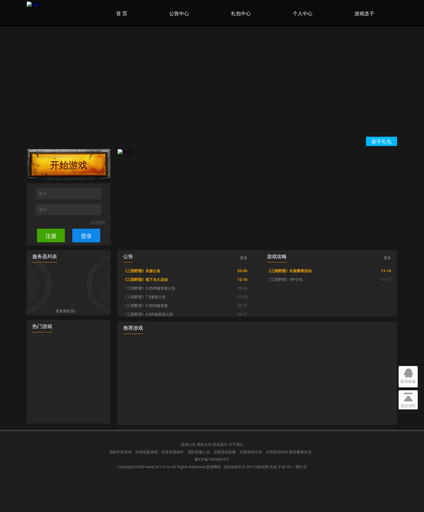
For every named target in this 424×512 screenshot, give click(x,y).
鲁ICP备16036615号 (212, 459)
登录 (86, 235)
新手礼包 (381, 141)
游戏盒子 (364, 13)
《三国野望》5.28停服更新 (145, 305)
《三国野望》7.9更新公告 (144, 296)
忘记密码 (97, 222)
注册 (50, 235)
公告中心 (179, 13)
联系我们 (220, 444)
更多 (243, 257)
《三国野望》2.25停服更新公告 (149, 287)
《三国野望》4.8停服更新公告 (148, 314)
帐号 (43, 193)
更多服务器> (66, 310)
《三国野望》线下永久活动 (145, 279)
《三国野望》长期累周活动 (289, 270)
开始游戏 (68, 164)
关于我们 (235, 444)
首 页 (121, 13)
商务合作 (204, 444)
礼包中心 (241, 13)
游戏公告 (188, 444)
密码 (43, 209)
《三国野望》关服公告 (141, 270)
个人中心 (303, 13)
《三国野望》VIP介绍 (285, 279)
